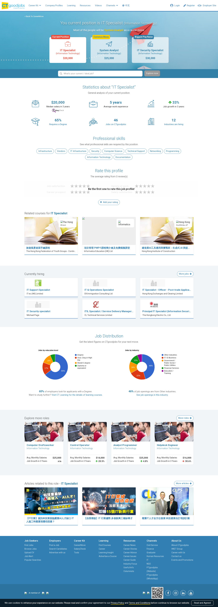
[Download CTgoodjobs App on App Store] (144, 593)
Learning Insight (106, 552)
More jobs (184, 273)
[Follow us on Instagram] (175, 593)
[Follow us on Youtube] (191, 593)
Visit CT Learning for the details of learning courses (77, 395)
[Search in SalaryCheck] (58, 110)
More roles (183, 418)
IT (147, 560)
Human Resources (155, 556)
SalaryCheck (80, 549)
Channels (111, 5)
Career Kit (34, 5)
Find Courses (105, 545)
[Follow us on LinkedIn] (183, 593)
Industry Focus (130, 564)
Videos (98, 5)
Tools (76, 552)
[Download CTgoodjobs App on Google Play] (148, 593)
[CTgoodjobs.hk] (25, 593)
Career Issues (130, 556)
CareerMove (80, 545)
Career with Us (178, 552)
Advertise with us (57, 552)
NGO (149, 564)
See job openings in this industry (152, 395)
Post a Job (54, 545)
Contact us (176, 556)
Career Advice (130, 552)
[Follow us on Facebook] (168, 593)
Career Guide (130, 560)
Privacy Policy (117, 603)
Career (102, 549)
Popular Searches (32, 560)
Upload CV (29, 552)
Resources (85, 5)
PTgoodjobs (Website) (152, 569)
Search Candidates (58, 549)
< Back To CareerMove (33, 16)
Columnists (129, 571)
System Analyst (107, 48)
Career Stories (130, 549)
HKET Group (177, 549)
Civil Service (152, 545)
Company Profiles (54, 5)
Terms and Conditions (139, 603)
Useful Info (129, 567)
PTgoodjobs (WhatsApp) (152, 577)
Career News (130, 545)
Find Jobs (28, 545)
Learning (71, 5)
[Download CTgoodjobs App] (157, 593)
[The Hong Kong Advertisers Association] (43, 593)
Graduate (151, 552)
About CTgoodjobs (180, 545)
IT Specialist (66, 48)
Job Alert (28, 556)
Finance (150, 549)
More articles (182, 483)
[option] (67, 50)
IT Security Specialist (149, 48)
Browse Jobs (30, 549)
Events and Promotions (182, 560)
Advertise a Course (108, 556)
